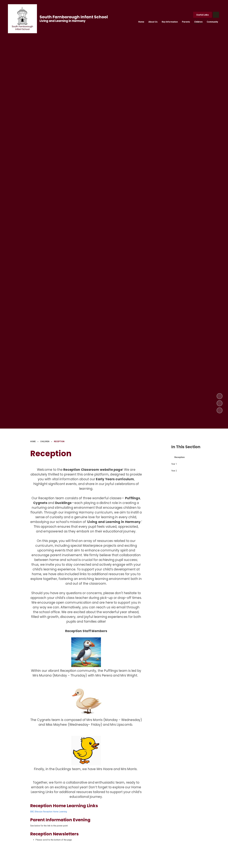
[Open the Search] (216, 15)
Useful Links (202, 15)
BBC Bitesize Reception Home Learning (48, 811)
